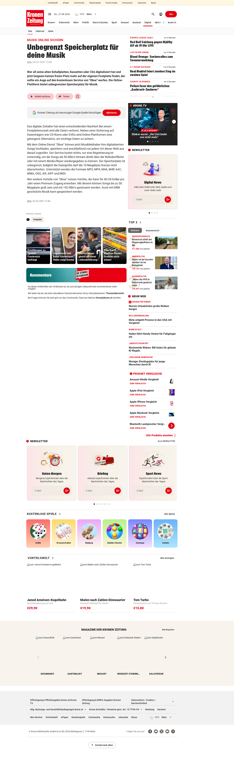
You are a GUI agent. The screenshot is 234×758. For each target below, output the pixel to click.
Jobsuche (142, 3)
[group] (38, 245)
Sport (114, 22)
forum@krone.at (104, 297)
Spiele (50, 31)
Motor (158, 22)
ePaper (66, 3)
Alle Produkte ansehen (159, 435)
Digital (148, 22)
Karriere (161, 709)
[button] (163, 22)
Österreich (64, 22)
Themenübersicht (115, 293)
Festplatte (37, 219)
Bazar (153, 3)
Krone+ (51, 22)
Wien (75, 22)
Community (79, 3)
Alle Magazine (168, 630)
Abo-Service (36, 717)
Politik (85, 22)
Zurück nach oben (102, 745)
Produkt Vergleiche (147, 373)
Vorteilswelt (53, 3)
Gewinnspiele (95, 3)
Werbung (149, 709)
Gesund (125, 22)
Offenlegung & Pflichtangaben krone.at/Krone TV (53, 702)
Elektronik (40, 31)
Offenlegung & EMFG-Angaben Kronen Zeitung (101, 702)
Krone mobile (111, 3)
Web (30, 31)
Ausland (136, 22)
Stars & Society (100, 22)
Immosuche (127, 3)
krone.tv (172, 22)
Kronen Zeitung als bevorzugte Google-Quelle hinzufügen (77, 112)
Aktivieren (111, 112)
